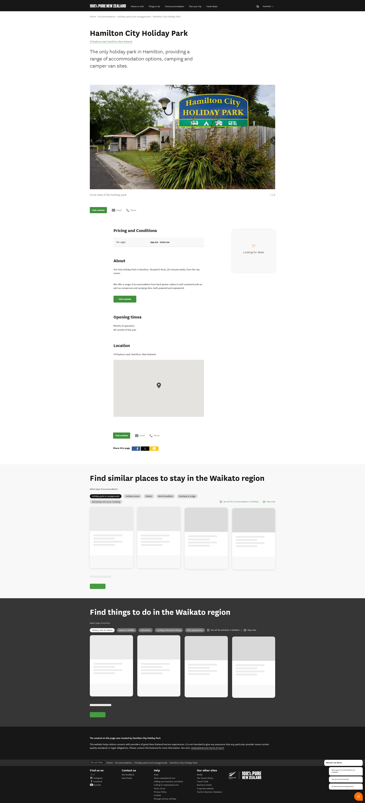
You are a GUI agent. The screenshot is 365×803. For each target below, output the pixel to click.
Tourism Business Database (209, 792)
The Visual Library (205, 778)
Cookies (157, 795)
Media (199, 775)
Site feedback (128, 775)
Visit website (98, 210)
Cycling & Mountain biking (169, 630)
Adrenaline (146, 630)
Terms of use (159, 788)
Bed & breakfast (165, 496)
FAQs (156, 775)
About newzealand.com (164, 778)
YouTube (97, 785)
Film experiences (195, 630)
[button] (137, 6)
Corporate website (205, 788)
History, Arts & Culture (102, 630)
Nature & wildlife (126, 630)
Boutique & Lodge (187, 496)
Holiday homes (132, 496)
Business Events (204, 785)
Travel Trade (202, 781)
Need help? (127, 778)
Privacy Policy (160, 792)
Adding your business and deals (168, 781)
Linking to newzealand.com (166, 785)
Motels (149, 496)
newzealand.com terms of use (207, 747)
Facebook (97, 781)
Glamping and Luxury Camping (106, 502)
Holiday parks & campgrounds (105, 496)
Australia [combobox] (267, 6)
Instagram (98, 778)
